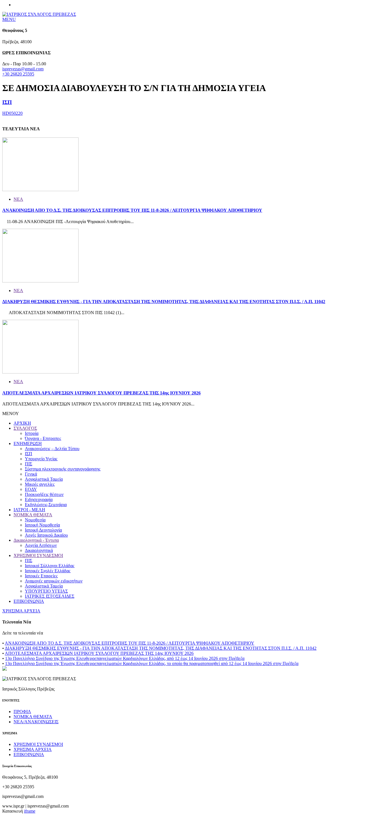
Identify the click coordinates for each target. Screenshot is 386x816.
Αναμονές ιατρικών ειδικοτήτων (54, 580)
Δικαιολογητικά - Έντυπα (36, 540)
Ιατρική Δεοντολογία (43, 530)
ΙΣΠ (7, 102)
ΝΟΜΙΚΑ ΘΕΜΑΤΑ (33, 514)
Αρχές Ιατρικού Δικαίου (46, 535)
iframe (29, 811)
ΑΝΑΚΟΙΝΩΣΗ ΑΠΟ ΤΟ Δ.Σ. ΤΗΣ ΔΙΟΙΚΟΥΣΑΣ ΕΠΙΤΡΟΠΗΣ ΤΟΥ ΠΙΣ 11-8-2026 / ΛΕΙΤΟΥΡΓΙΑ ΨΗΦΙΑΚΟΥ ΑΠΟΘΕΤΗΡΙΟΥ (132, 210)
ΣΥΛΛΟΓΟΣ (25, 428)
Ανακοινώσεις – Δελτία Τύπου (52, 448)
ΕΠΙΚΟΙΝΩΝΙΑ (29, 601)
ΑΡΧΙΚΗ (22, 423)
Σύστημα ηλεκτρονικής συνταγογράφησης (62, 469)
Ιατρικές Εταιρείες (41, 575)
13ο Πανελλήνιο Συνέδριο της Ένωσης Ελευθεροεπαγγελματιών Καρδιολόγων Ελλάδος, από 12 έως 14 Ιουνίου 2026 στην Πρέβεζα (124, 658)
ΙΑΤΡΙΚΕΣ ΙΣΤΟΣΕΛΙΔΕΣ (49, 596)
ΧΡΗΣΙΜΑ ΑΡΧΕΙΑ (21, 610)
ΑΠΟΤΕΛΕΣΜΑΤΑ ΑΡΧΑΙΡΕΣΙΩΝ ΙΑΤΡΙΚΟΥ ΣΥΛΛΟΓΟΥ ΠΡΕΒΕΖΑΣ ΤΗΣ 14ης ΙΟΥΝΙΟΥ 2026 (101, 392)
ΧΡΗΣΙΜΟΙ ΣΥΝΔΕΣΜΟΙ (38, 555)
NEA (18, 199)
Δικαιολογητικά (39, 550)
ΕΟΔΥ (31, 489)
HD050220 (12, 113)
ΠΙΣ (28, 463)
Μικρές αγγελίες (40, 484)
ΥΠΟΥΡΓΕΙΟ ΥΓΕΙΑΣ (46, 591)
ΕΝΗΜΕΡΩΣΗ (28, 443)
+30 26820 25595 (18, 74)
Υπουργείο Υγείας (41, 458)
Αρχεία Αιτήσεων (41, 545)
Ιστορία (31, 433)
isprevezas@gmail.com (23, 68)
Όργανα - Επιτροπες (43, 438)
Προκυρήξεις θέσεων (44, 494)
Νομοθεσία (35, 519)
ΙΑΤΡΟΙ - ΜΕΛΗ (29, 509)
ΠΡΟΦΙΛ (22, 711)
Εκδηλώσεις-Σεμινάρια (46, 504)
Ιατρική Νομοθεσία (42, 525)
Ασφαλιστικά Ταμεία (44, 479)
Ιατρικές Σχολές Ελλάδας (47, 570)
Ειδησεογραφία (39, 499)
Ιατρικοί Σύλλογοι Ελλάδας (49, 565)
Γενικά (31, 474)
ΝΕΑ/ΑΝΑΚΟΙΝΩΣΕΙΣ (36, 721)
